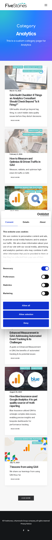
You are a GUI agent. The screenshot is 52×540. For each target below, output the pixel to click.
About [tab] (43, 222)
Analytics (18, 67)
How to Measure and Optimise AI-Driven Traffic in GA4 (25, 162)
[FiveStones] (16, 5)
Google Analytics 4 (32, 71)
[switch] (45, 277)
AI (41, 130)
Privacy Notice (26, 524)
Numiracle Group (21, 521)
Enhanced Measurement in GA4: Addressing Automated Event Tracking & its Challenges (25, 337)
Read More (15, 120)
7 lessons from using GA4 (24, 466)
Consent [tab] (9, 222)
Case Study (37, 368)
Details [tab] (26, 222)
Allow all (26, 305)
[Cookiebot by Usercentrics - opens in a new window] (37, 214)
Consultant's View (33, 67)
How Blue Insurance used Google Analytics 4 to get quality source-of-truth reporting (23, 401)
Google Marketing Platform (28, 187)
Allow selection (26, 314)
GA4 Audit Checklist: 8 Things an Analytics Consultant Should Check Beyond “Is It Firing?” (26, 99)
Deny (26, 323)
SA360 (39, 191)
